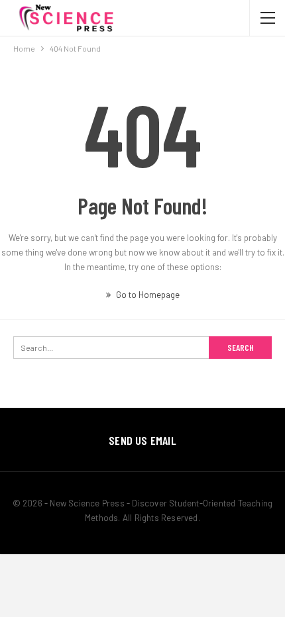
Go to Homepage (147, 294)
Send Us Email (142, 440)
